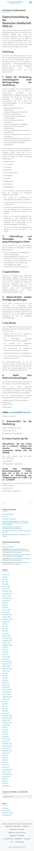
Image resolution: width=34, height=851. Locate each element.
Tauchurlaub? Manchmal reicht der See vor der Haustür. (16, 531)
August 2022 (6, 671)
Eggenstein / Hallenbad (17, 835)
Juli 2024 (4, 624)
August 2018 (6, 776)
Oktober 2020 (6, 720)
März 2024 (5, 633)
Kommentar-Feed (7, 813)
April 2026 (5, 582)
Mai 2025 (5, 605)
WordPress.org (6, 815)
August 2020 (6, 725)
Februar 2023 (6, 657)
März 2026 (5, 584)
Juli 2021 (4, 701)
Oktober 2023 (6, 643)
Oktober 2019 (6, 748)
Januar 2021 (5, 713)
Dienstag (5, 516)
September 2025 (7, 598)
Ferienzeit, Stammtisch (9, 519)
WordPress (23, 847)
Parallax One (11, 847)
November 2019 (7, 746)
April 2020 (5, 734)
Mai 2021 (5, 706)
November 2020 (7, 718)
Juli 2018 (4, 779)
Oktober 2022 (6, 666)
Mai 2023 (5, 650)
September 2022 (7, 668)
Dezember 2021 (7, 690)
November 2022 (7, 664)
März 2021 (5, 711)
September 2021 (7, 697)
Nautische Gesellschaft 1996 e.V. (15, 2)
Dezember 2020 (7, 715)
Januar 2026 (5, 589)
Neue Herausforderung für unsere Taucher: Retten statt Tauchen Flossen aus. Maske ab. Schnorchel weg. (15, 522)
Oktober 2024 (6, 617)
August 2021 (6, 699)
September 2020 (7, 722)
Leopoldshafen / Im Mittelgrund (13, 839)
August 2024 (6, 621)
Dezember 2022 (7, 661)
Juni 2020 (5, 729)
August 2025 (6, 600)
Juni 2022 (5, 675)
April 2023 (5, 652)
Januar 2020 (5, 741)
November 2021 (7, 692)
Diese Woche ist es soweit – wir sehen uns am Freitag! (15, 535)
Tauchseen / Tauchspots (17, 829)
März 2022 (5, 682)
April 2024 (5, 631)
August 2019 (6, 753)
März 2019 (5, 765)
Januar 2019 (5, 767)
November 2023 (7, 640)
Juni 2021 (5, 704)
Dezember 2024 (7, 614)
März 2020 (5, 736)
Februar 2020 (6, 739)
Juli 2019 (4, 755)
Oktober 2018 (6, 772)
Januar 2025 (5, 612)
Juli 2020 (4, 727)
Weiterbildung (19, 842)
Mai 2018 (5, 781)
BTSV (11, 842)
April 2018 (5, 783)
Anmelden (5, 808)
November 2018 (7, 769)
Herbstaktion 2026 (7, 514)
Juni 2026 (5, 579)
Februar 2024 (6, 636)
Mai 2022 (5, 678)
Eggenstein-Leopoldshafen (13, 826)
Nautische (27, 839)
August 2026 (6, 575)
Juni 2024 (5, 626)
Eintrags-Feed (6, 810)
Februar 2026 (6, 586)
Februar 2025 (6, 610)
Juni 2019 (5, 758)
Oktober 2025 (6, 596)
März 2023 (5, 654)
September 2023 (7, 645)
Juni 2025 (5, 603)
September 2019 (7, 751)
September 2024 (7, 619)
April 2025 (5, 607)
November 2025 (7, 593)
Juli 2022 (4, 673)
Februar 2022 (6, 685)
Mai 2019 (5, 760)
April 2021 (5, 708)
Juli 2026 (4, 577)
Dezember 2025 (7, 591)
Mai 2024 (5, 629)
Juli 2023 (4, 647)
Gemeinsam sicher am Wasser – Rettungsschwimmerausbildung (11, 527)
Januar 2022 (5, 687)
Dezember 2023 (7, 638)
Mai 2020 (5, 732)
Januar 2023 (5, 659)
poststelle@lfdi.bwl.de (19, 412)
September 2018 (7, 774)
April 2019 (5, 762)
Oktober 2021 (6, 694)
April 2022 (5, 680)
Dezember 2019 (7, 744)
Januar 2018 (5, 786)
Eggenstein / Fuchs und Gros (17, 832)
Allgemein (26, 826)
